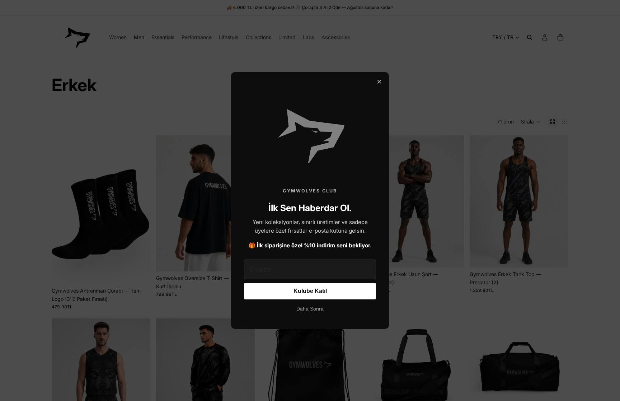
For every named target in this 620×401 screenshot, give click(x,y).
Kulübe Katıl (310, 291)
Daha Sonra (310, 309)
